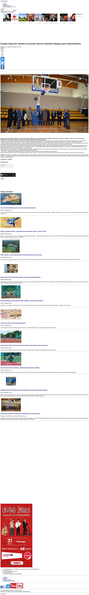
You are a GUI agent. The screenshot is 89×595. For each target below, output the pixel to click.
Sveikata (10, 392)
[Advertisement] (44, 33)
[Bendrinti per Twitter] (2, 64)
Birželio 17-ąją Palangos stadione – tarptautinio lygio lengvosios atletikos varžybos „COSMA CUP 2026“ (23, 231)
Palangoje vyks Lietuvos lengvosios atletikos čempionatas (13, 323)
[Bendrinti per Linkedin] (2, 60)
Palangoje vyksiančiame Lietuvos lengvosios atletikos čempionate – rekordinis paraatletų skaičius (22, 300)
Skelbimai (5, 578)
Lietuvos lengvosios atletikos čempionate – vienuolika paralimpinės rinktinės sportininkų (20, 367)
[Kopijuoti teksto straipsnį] (2, 52)
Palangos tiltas (11, 11)
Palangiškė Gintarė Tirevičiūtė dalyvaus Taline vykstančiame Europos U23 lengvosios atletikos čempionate (24, 390)
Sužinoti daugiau (26, 591)
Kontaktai (5, 4)
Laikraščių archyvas (7, 5)
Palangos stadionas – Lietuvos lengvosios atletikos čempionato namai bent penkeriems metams (21, 254)
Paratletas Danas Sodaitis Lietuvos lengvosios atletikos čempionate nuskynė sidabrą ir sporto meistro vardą (24, 345)
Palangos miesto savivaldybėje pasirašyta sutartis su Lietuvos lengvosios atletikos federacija (21, 277)
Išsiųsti (2, 178)
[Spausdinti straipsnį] (2, 56)
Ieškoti (14, 10)
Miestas (10, 210)
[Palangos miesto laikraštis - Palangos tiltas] (4, 1)
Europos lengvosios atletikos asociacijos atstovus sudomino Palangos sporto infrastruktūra (20, 413)
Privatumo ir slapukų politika (9, 580)
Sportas (10, 257)
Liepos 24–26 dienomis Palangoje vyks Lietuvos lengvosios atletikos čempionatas (18, 207)
